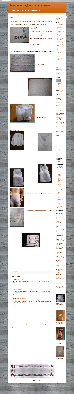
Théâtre (58, 197)
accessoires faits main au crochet (60, 190)
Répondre (14, 285)
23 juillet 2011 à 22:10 (19, 289)
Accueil (27, 324)
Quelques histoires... (59, 50)
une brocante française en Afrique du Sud (60, 187)
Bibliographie (59, 24)
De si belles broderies (59, 184)
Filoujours (59, 83)
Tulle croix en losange (59, 59)
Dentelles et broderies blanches (59, 175)
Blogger (39, 380)
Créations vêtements (59, 196)
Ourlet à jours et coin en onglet (60, 39)
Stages (58, 52)
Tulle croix (59, 56)
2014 (58, 153)
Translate (60, 19)
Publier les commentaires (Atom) (21, 327)
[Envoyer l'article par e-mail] (23, 271)
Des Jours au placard (59, 27)
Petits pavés (59, 42)
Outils (58, 41)
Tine (14, 289)
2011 (58, 149)
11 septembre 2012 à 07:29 (22, 298)
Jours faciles (59, 34)
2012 (58, 151)
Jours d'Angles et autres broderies (60, 167)
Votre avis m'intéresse (59, 64)
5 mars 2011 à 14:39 (20, 279)
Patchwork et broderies (59, 204)
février (58, 155)
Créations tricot (60, 199)
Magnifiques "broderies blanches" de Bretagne (59, 180)
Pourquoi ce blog (60, 47)
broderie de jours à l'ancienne (30, 5)
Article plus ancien (48, 324)
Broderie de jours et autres (60, 172)
